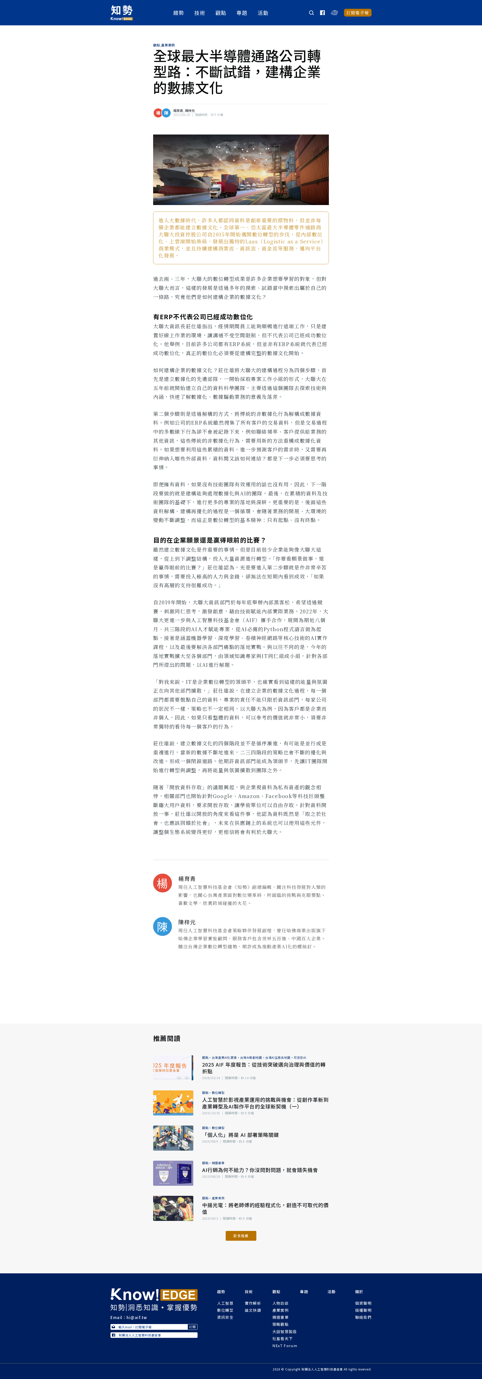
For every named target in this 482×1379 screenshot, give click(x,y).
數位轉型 (218, 1092)
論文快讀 (253, 1310)
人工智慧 (225, 1303)
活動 (263, 12)
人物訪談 (280, 1303)
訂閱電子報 (357, 13)
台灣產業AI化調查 (224, 1057)
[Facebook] (322, 12)
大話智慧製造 (284, 1331)
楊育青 (178, 110)
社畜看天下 (282, 1338)
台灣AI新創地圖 (251, 1057)
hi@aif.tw (137, 1317)
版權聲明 (363, 1310)
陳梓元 (190, 110)
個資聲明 (363, 1303)
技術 (199, 12)
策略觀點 (280, 1324)
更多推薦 (241, 1235)
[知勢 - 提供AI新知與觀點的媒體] (154, 1299)
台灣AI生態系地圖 (277, 1057)
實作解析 (253, 1303)
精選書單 (218, 1163)
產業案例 (168, 45)
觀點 (220, 12)
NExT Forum (284, 1345)
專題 (242, 12)
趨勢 (178, 12)
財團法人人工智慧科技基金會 (140, 1335)
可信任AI (300, 1057)
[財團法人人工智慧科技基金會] (334, 12)
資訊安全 (225, 1317)
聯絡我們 (363, 1317)
